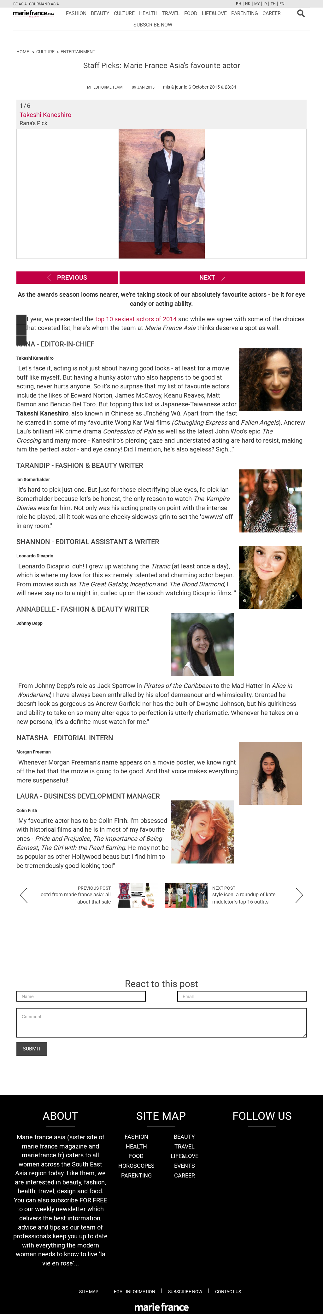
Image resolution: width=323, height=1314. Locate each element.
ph (238, 4)
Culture (124, 13)
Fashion (76, 13)
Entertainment (78, 51)
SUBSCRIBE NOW (152, 25)
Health (148, 13)
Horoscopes (136, 1165)
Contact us (228, 1291)
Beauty (100, 13)
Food (190, 13)
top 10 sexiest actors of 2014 (136, 319)
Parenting (244, 13)
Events (184, 1165)
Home (22, 51)
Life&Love (214, 13)
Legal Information (133, 1291)
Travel (171, 13)
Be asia (20, 4)
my (257, 4)
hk (247, 4)
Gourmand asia (44, 4)
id (265, 4)
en (282, 4)
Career (271, 13)
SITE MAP (88, 1291)
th (273, 4)
